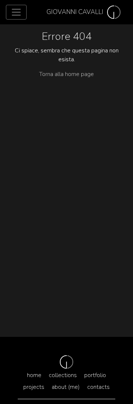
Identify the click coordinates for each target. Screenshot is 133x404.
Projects (33, 387)
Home (34, 375)
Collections (63, 375)
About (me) (66, 387)
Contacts (98, 387)
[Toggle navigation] (16, 12)
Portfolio (95, 375)
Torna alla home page (66, 74)
